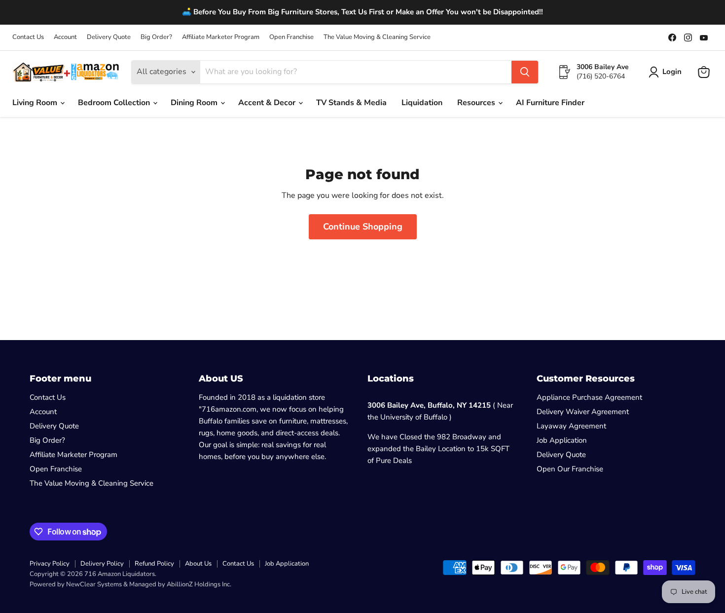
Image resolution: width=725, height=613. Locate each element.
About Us (198, 563)
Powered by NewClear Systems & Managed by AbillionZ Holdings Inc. (130, 584)
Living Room (35, 102)
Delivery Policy (102, 563)
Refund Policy (154, 563)
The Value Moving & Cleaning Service (377, 37)
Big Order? (156, 37)
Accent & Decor (267, 102)
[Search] (524, 72)
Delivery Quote (109, 37)
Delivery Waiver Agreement (583, 412)
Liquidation (421, 102)
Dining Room (195, 102)
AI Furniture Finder (550, 102)
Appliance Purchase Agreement (589, 397)
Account (65, 37)
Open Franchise (291, 37)
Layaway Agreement (571, 426)
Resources (477, 102)
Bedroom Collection (115, 102)
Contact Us (28, 37)
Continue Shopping (362, 226)
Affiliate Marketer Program (220, 37)
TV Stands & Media (351, 102)
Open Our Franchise (570, 469)
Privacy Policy (50, 563)
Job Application (562, 440)
